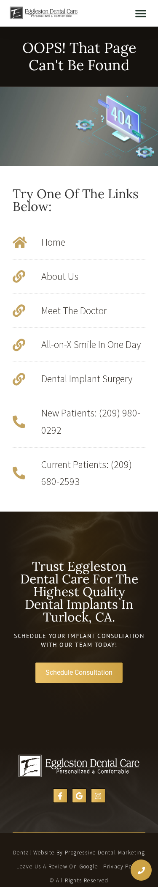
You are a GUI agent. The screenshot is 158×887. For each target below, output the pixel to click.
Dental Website (34, 852)
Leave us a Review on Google (57, 866)
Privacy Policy (122, 866)
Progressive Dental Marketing (105, 852)
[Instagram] (98, 795)
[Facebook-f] (60, 795)
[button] (141, 13)
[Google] (79, 795)
